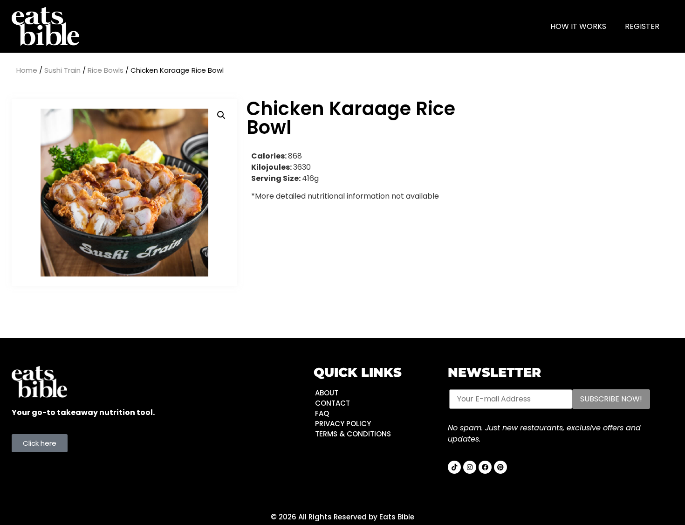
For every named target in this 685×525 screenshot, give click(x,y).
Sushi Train (62, 70)
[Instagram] (469, 467)
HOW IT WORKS (578, 26)
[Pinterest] (500, 467)
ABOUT (326, 393)
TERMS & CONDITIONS (353, 434)
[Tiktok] (454, 467)
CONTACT (332, 403)
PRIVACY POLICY (343, 423)
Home (26, 70)
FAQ (322, 413)
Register (642, 26)
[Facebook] (485, 467)
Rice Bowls (105, 70)
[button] (221, 115)
